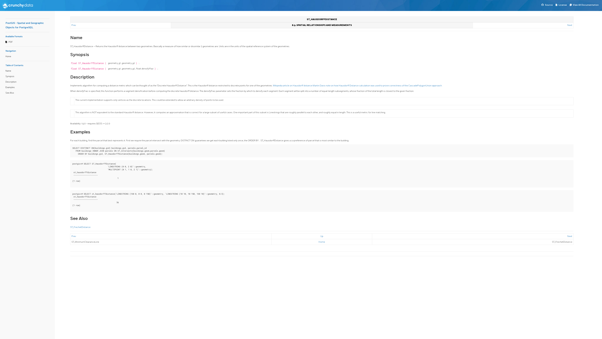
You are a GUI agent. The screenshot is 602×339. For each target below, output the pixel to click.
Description (10, 82)
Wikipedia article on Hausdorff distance (293, 85)
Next (569, 25)
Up (321, 236)
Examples (10, 87)
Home (8, 56)
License (563, 5)
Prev (74, 25)
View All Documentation (586, 5)
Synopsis (9, 76)
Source (549, 5)
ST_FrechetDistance (80, 227)
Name (8, 71)
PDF (11, 42)
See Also (9, 93)
